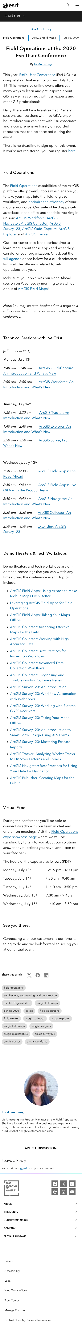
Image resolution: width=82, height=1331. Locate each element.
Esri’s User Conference (37, 75)
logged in (24, 1168)
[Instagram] (63, 1191)
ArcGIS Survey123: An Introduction (38, 687)
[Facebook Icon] (38, 976)
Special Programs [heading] (15, 1236)
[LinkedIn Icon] (46, 976)
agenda (15, 259)
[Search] (68, 5)
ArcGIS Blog (12, 15)
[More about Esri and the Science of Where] (11, 1188)
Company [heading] (9, 1228)
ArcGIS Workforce (30, 218)
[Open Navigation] (77, 5)
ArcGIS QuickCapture (39, 229)
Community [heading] (11, 1211)
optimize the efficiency (46, 202)
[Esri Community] (54, 1191)
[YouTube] (72, 1191)
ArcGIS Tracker (37, 234)
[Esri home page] (11, 5)
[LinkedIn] (72, 1183)
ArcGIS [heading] (8, 1203)
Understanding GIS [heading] (16, 1220)
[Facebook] (54, 1183)
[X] (63, 1183)
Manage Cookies (15, 1310)
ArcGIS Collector (34, 223)
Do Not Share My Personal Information (28, 1320)
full (5, 259)
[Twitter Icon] (29, 976)
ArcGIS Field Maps (33, 289)
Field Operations (13, 37)
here (72, 151)
